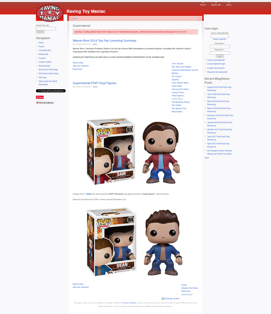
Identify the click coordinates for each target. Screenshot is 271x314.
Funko (184, 285)
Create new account (215, 68)
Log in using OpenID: (220, 33)
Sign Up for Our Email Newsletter (48, 82)
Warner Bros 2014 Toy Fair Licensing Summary (104, 40)
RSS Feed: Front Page (48, 70)
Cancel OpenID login (216, 64)
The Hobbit (176, 105)
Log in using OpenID (216, 60)
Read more (77, 69)
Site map (42, 77)
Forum (203, 5)
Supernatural (177, 99)
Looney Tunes (178, 92)
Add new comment (81, 66)
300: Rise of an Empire (181, 67)
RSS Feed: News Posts (48, 73)
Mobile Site (216, 5)
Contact (42, 58)
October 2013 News (189, 288)
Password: (220, 50)
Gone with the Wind (180, 83)
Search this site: (42, 25)
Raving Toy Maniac (130, 303)
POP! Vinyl (185, 291)
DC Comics (176, 76)
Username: (220, 43)
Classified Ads (45, 50)
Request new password (217, 72)
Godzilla (175, 80)
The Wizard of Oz (179, 108)
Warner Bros (177, 112)
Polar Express (178, 96)
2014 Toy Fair (177, 64)
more (207, 158)
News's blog (78, 63)
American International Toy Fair (185, 70)
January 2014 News (180, 89)
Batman (175, 73)
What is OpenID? (219, 39)
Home (75, 18)
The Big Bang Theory (181, 102)
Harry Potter (177, 86)
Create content (45, 62)
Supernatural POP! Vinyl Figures (95, 83)
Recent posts (44, 66)
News (228, 5)
